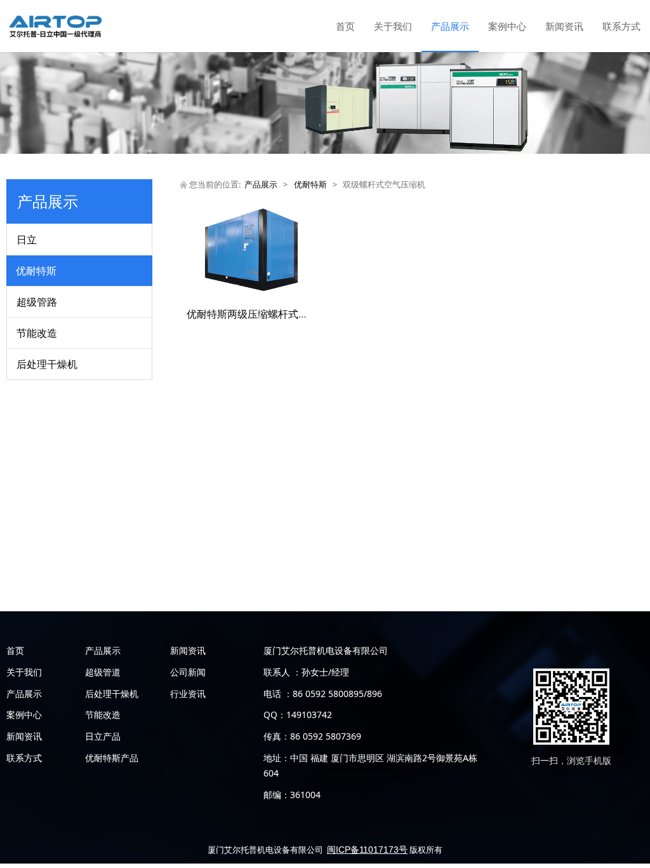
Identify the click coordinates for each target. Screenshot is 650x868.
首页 (345, 26)
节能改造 (37, 333)
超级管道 (103, 672)
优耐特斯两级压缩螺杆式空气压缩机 (268, 314)
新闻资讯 (564, 26)
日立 (27, 240)
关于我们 (393, 26)
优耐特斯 (36, 271)
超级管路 (37, 302)
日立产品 (103, 736)
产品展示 (450, 26)
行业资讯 (188, 694)
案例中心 (507, 26)
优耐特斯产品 (111, 758)
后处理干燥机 (47, 364)
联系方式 (621, 26)
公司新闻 (188, 672)
